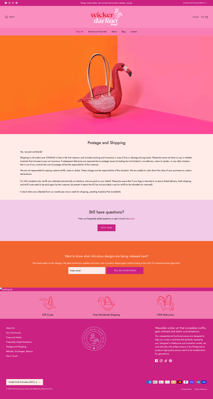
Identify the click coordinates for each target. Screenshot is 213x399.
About (114, 31)
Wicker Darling (18, 389)
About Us (10, 328)
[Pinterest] (17, 3)
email (131, 218)
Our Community (13, 332)
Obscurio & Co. (47, 389)
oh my (129, 2)
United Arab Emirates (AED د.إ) (194, 3)
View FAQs (107, 227)
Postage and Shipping (16, 346)
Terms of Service (201, 389)
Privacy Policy (186, 389)
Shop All (79, 31)
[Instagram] (9, 3)
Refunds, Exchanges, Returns (19, 351)
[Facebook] (6, 3)
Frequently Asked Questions (19, 342)
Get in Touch (12, 356)
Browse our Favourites (97, 31)
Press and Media (14, 337)
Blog (123, 31)
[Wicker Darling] (106, 17)
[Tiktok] (13, 3)
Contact (134, 31)
